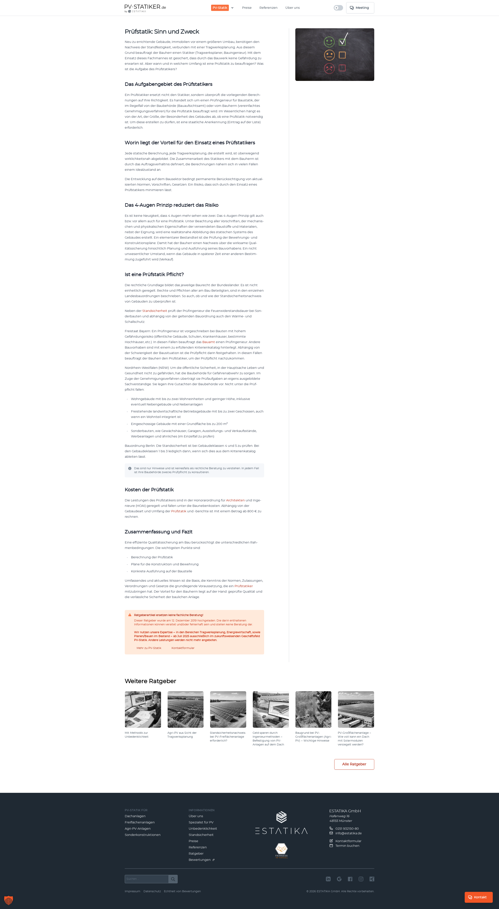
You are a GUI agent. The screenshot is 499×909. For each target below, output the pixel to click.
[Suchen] (173, 879)
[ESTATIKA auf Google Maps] (339, 879)
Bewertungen (200, 859)
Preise (247, 7)
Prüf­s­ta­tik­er (243, 586)
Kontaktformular (348, 841)
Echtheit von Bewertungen (182, 891)
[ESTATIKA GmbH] (281, 822)
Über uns (292, 7)
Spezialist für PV (201, 822)
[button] (8, 900)
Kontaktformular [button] (183, 648)
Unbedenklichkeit (203, 828)
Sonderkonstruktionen (143, 834)
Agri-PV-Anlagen (138, 828)
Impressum (132, 891)
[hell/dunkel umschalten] (338, 8)
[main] (249, 404)
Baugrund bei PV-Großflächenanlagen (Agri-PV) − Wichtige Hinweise (313, 736)
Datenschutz (152, 891)
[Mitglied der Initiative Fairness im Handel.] (281, 850)
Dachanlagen (135, 816)
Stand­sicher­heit (154, 310)
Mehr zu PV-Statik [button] (149, 648)
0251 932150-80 (347, 828)
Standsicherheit (201, 834)
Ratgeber (196, 853)
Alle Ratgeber (354, 764)
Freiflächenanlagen (140, 822)
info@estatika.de (348, 833)
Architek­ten (235, 500)
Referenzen (268, 7)
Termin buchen (347, 845)
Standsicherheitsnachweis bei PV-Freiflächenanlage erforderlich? (227, 736)
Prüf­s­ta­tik (178, 511)
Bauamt (208, 342)
